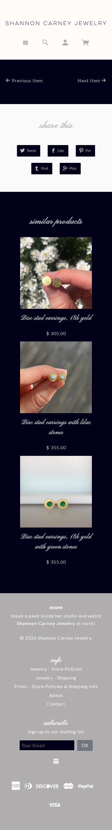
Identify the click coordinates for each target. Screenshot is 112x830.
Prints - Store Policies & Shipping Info (56, 686)
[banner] (56, 17)
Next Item (89, 80)
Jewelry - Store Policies (56, 668)
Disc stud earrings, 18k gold (56, 318)
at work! (56, 623)
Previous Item (27, 80)
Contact (56, 703)
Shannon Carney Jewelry (64, 637)
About (56, 695)
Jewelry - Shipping (56, 677)
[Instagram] (56, 761)
